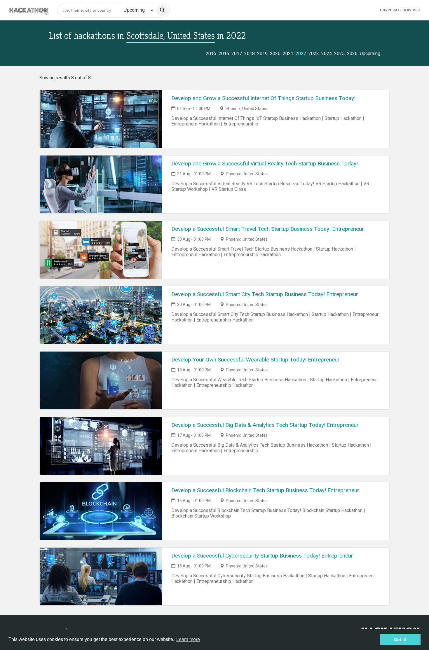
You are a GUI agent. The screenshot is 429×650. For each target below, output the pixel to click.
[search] (162, 10)
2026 (352, 53)
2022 (301, 53)
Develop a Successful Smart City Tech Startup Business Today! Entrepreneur (264, 294)
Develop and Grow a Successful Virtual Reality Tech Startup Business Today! (264, 163)
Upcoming (370, 53)
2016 (224, 53)
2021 (288, 53)
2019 (262, 53)
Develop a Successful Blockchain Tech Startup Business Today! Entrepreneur (265, 490)
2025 (339, 53)
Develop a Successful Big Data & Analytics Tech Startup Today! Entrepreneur (265, 425)
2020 (275, 53)
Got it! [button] (400, 639)
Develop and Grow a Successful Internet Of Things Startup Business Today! (263, 98)
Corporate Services (400, 10)
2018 (249, 53)
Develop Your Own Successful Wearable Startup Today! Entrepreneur (255, 359)
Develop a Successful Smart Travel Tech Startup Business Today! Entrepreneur (267, 229)
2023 (313, 53)
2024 (326, 53)
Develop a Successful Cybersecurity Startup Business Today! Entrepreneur (262, 555)
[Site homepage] (28, 10)
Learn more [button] (188, 639)
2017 (236, 53)
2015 (211, 53)
